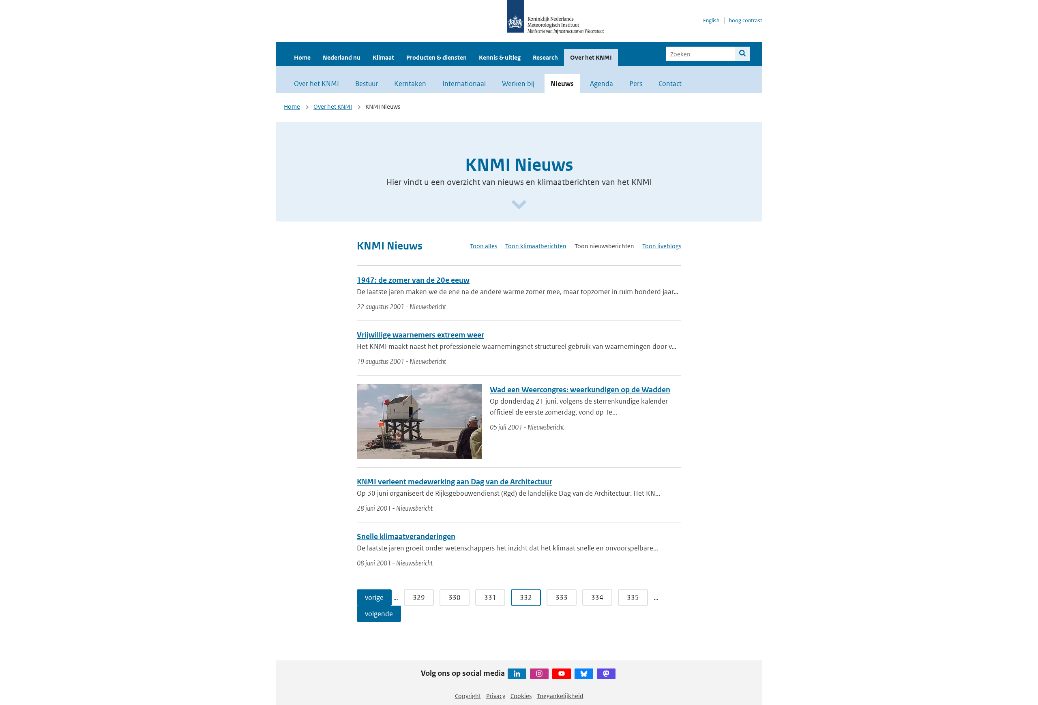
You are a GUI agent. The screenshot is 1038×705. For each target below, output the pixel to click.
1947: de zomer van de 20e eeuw (413, 280)
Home (302, 57)
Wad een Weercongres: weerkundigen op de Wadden (580, 389)
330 (454, 597)
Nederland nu (341, 57)
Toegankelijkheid (560, 696)
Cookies (521, 696)
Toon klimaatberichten (535, 246)
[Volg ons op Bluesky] (584, 674)
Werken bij (518, 83)
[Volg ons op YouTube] (562, 674)
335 (633, 597)
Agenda (601, 83)
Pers (635, 83)
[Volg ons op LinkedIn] (517, 674)
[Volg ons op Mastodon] (606, 674)
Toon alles (483, 246)
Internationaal (464, 83)
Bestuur (366, 83)
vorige (374, 597)
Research (545, 57)
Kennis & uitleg (500, 57)
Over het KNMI (591, 57)
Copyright (468, 696)
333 (561, 597)
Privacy (495, 696)
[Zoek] (742, 54)
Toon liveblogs (661, 246)
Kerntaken (410, 83)
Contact (670, 83)
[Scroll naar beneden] (519, 205)
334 (597, 597)
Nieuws (562, 83)
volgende (379, 613)
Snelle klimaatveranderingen (406, 536)
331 (490, 597)
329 (419, 597)
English (711, 20)
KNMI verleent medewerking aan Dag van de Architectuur (454, 481)
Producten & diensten (436, 57)
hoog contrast (745, 20)
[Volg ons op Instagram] (539, 674)
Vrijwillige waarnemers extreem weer (420, 335)
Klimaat (383, 57)
